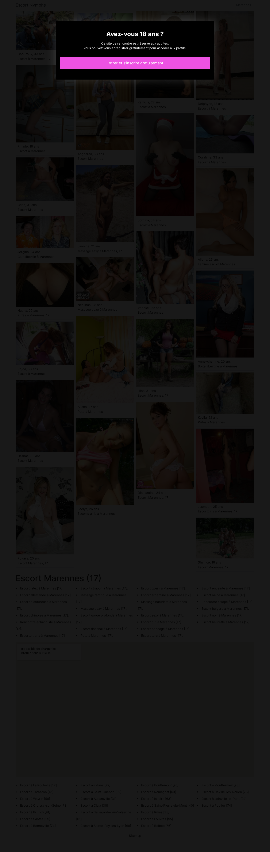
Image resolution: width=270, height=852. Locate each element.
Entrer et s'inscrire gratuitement (135, 63)
